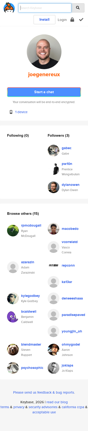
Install (44, 19)
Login (62, 19)
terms (4, 406)
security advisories (43, 406)
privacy (18, 406)
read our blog (57, 401)
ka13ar (67, 281)
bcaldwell (28, 311)
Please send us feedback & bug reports (43, 392)
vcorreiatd (70, 241)
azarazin (27, 262)
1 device (21, 111)
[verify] (81, 20)
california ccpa (73, 406)
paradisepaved (73, 314)
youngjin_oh (72, 331)
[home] (9, 6)
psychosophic (32, 367)
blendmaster (31, 344)
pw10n (67, 163)
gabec (66, 148)
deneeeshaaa (72, 298)
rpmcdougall (31, 225)
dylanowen (71, 184)
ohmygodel (71, 344)
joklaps (67, 365)
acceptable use (44, 412)
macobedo (70, 228)
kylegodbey (30, 295)
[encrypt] (72, 20)
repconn (68, 265)
